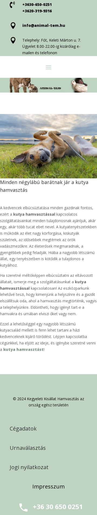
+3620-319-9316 (37, 10)
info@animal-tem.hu (43, 25)
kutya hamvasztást (23, 349)
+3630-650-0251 (37, 4)
